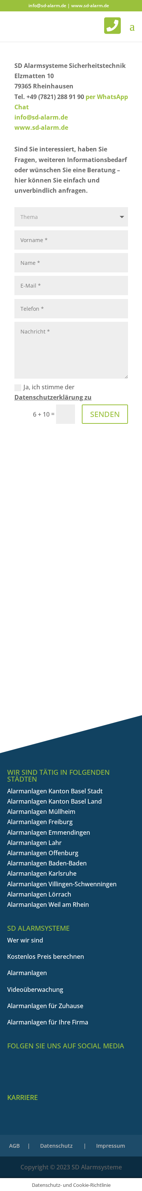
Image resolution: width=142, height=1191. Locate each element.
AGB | (19, 1145)
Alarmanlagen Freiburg (40, 822)
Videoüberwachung (35, 989)
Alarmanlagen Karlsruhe (41, 873)
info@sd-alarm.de (47, 5)
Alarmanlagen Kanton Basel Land (54, 801)
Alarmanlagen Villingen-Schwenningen (62, 884)
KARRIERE (22, 1097)
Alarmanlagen (27, 973)
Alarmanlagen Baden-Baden (47, 863)
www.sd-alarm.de (90, 5)
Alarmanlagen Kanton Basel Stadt (55, 791)
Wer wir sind (25, 940)
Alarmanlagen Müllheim (41, 811)
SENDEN (105, 414)
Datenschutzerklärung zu (53, 397)
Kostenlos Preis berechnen (45, 956)
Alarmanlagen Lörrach (39, 894)
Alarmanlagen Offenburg (42, 853)
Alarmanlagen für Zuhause (45, 1006)
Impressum (110, 1145)
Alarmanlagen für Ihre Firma (47, 1022)
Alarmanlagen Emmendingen (48, 832)
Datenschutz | (63, 1145)
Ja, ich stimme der (53, 392)
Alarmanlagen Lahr (34, 843)
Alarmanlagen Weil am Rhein (48, 904)
